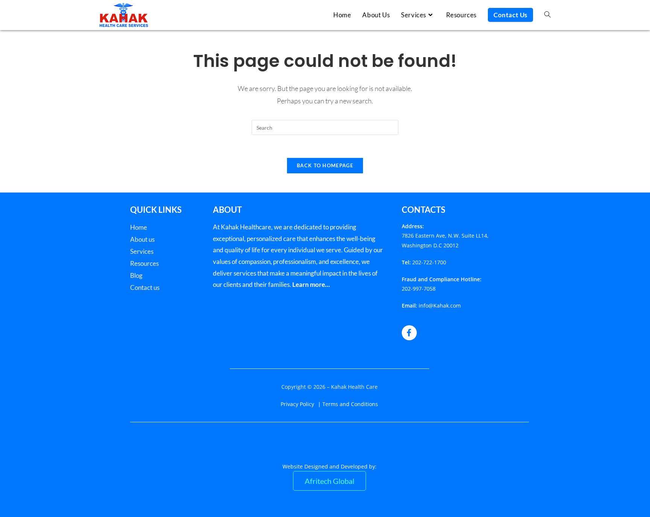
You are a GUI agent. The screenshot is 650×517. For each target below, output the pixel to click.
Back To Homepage (325, 165)
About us (142, 239)
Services (141, 251)
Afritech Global (329, 480)
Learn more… (311, 284)
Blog (136, 275)
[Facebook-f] (409, 332)
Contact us (144, 287)
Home (138, 227)
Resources (144, 263)
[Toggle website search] (547, 15)
